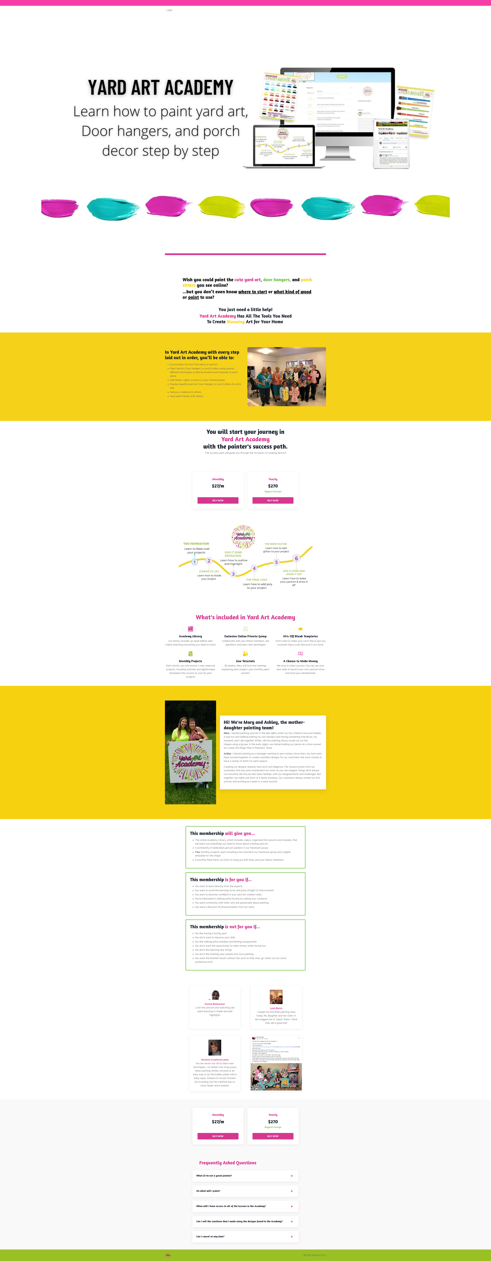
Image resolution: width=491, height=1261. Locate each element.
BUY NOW (218, 500)
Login (169, 10)
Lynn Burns (276, 1008)
